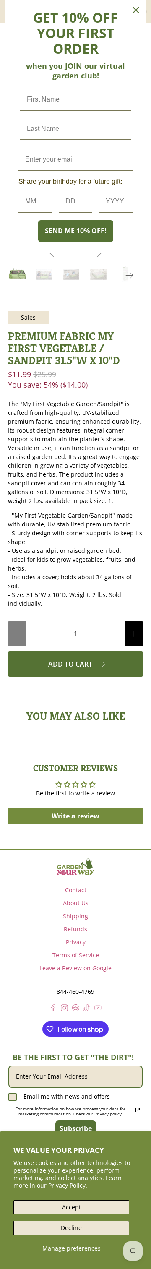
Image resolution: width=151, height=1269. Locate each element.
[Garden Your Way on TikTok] (86, 1009)
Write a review (75, 816)
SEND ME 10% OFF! (76, 230)
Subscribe (76, 1128)
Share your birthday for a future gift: (70, 181)
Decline (71, 1228)
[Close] (136, 10)
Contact (75, 890)
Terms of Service (75, 955)
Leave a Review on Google (75, 968)
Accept (71, 1207)
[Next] (129, 275)
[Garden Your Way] (75, 866)
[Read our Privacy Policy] (138, 1110)
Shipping (75, 916)
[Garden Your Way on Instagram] (64, 1009)
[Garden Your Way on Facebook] (53, 1009)
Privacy (76, 942)
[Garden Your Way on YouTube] (98, 1009)
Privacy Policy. (67, 1185)
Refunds (75, 929)
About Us (76, 903)
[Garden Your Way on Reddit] (75, 1009)
